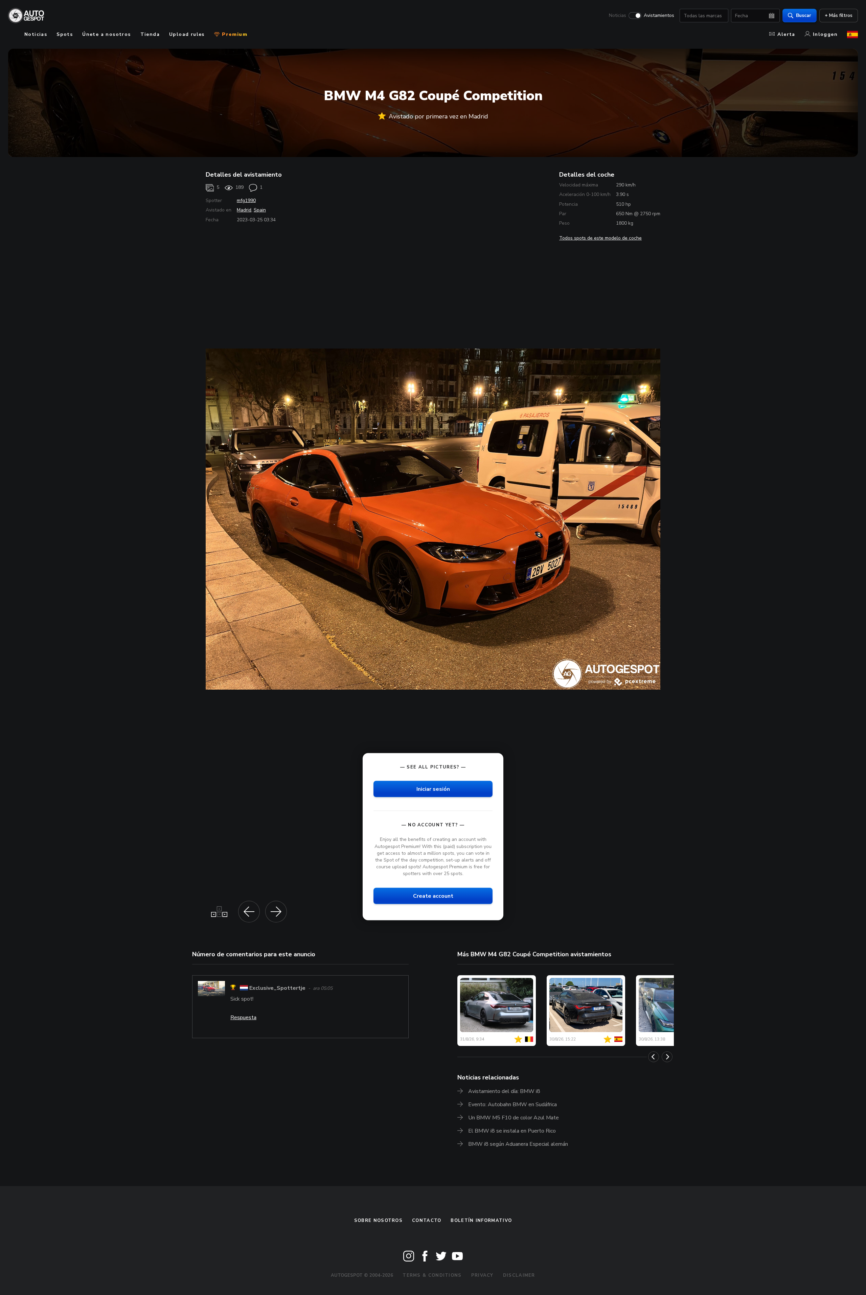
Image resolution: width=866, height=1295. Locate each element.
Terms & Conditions (432, 1275)
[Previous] (653, 1057)
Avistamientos (659, 15)
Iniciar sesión (433, 789)
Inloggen (825, 34)
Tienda (150, 34)
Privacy (482, 1275)
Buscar (803, 15)
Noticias (617, 15)
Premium (233, 34)
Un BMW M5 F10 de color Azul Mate (513, 1117)
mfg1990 (246, 200)
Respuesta (243, 1017)
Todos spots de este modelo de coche (600, 238)
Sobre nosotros (378, 1221)
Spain (260, 210)
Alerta (786, 34)
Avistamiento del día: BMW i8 (504, 1091)
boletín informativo (481, 1221)
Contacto (426, 1221)
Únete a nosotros (106, 34)
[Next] (667, 1057)
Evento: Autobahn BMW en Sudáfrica (512, 1104)
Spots (64, 34)
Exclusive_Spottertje (277, 988)
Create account (433, 896)
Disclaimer (519, 1275)
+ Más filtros (838, 15)
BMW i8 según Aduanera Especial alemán (518, 1144)
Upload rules (187, 34)
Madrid (244, 210)
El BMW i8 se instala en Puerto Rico (512, 1131)
